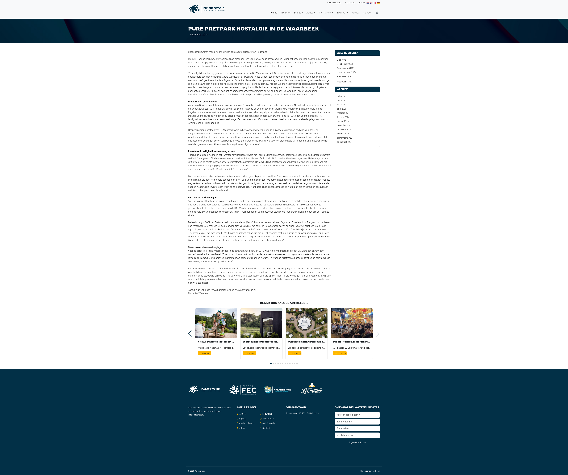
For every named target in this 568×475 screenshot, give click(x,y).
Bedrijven (341, 12)
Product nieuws (246, 423)
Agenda (356, 12)
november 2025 (344, 129)
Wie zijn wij (350, 2)
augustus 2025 (344, 142)
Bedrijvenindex (269, 423)
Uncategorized (343, 72)
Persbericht (342, 64)
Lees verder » (204, 353)
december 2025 (344, 125)
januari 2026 (343, 121)
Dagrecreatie (343, 68)
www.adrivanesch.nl (245, 289)
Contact (367, 12)
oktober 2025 (343, 133)
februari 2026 (343, 117)
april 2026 (341, 109)
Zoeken (361, 2)
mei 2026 (341, 104)
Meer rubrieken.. (344, 82)
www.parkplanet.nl (221, 289)
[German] (378, 2)
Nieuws (285, 12)
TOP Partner (325, 12)
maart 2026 (342, 113)
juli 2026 (341, 96)
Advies (309, 12)
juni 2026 (341, 100)
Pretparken (342, 76)
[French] (375, 2)
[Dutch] (368, 2)
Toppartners (268, 418)
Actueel (273, 12)
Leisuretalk (267, 414)
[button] (271, 363)
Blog (339, 60)
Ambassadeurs (334, 2)
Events (297, 12)
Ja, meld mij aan (357, 442)
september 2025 (344, 138)
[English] (371, 2)
